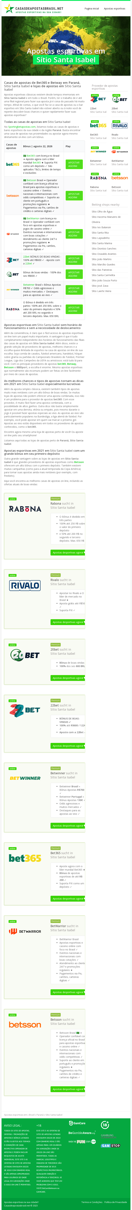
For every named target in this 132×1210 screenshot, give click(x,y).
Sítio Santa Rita (100, 232)
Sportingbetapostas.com (22, 126)
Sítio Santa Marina (102, 243)
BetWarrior (33, 218)
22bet (26, 256)
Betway (71, 363)
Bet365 (31, 155)
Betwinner (29, 284)
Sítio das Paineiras (102, 269)
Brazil (32, 1114)
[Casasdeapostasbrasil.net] (34, 8)
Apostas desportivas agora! (68, 552)
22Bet (28, 263)
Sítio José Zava (100, 285)
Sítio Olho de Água (102, 211)
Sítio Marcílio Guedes (103, 264)
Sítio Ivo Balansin (101, 227)
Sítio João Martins (102, 259)
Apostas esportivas (114, 8)
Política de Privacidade (115, 1202)
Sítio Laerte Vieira (101, 291)
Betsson (31, 180)
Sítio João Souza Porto (104, 280)
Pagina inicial (92, 8)
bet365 (62, 363)
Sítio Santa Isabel (63, 507)
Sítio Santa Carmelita (103, 275)
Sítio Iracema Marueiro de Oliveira (106, 219)
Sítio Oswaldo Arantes (104, 253)
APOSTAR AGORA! (73, 164)
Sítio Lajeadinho (101, 238)
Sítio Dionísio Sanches (104, 248)
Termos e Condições (91, 1202)
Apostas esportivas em (15, 1114)
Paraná (40, 1114)
